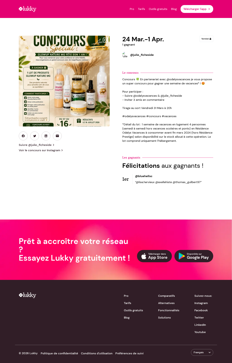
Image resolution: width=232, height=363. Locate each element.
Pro (132, 9)
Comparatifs (166, 296)
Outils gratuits (158, 9)
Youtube (200, 332)
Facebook (201, 310)
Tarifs (141, 9)
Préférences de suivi (129, 353)
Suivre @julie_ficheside (37, 145)
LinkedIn (200, 325)
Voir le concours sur (41, 150)
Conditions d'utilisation (97, 353)
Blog (174, 9)
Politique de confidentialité (59, 353)
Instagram (201, 303)
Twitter (199, 317)
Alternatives (166, 303)
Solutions (164, 317)
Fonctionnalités (168, 310)
